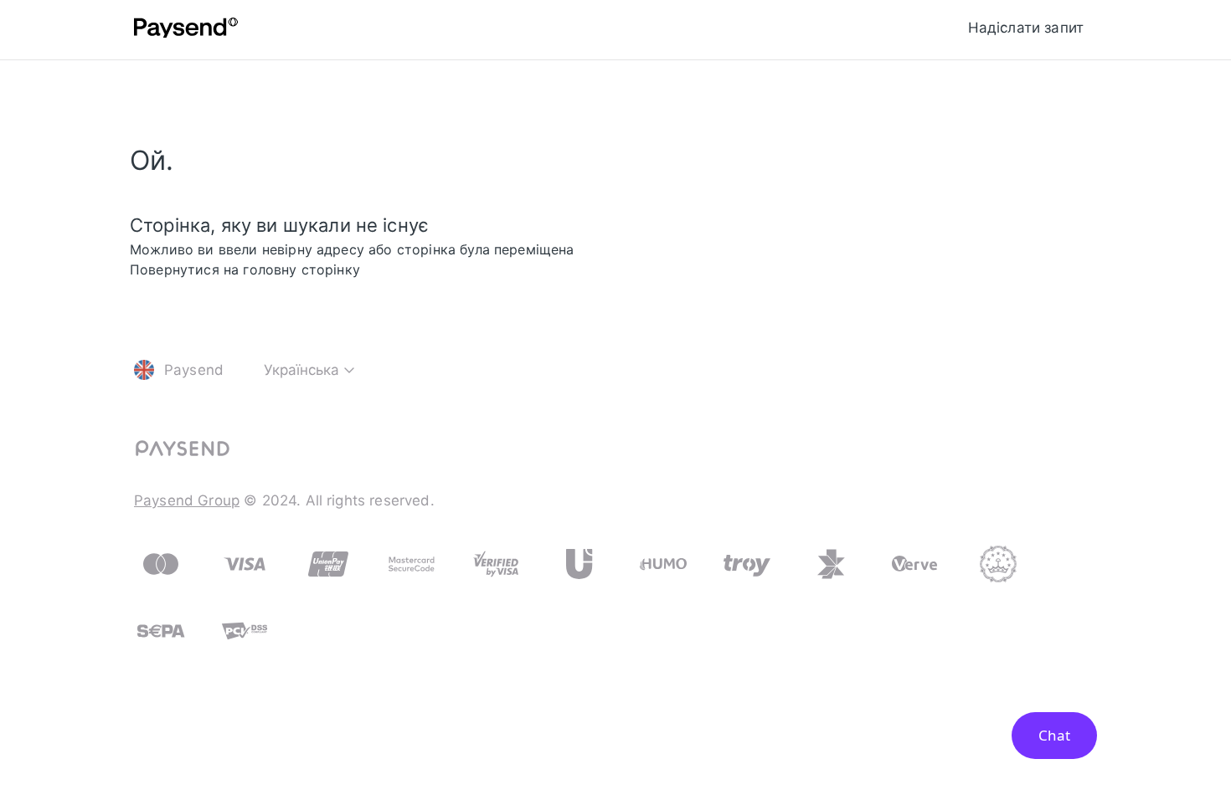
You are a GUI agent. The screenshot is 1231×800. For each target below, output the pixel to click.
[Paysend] (186, 30)
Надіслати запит (1026, 27)
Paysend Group (187, 500)
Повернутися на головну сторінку (245, 269)
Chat (1054, 735)
